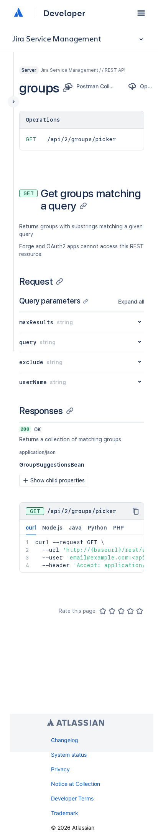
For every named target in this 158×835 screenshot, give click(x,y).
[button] (141, 13)
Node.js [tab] (52, 528)
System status (69, 754)
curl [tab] (31, 528)
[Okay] (121, 611)
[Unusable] (102, 611)
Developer (64, 13)
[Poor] (112, 611)
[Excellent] (139, 611)
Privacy (60, 769)
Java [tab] (75, 528)
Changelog (64, 740)
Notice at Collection (75, 784)
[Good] (130, 611)
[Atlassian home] (18, 13)
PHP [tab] (118, 528)
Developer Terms (72, 798)
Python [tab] (97, 528)
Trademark (64, 813)
